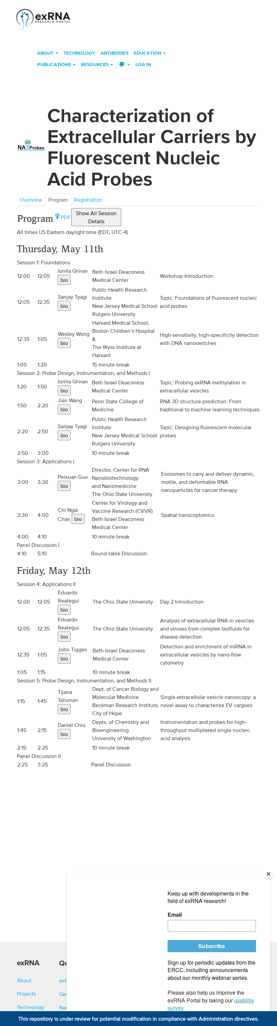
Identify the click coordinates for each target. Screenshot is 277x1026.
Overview (31, 200)
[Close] (268, 874)
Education (148, 53)
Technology (79, 53)
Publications (54, 64)
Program (58, 200)
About (46, 53)
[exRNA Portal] (43, 18)
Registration (88, 200)
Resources (95, 64)
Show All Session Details (96, 217)
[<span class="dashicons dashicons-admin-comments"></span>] (124, 64)
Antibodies (114, 53)
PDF (66, 217)
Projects (26, 994)
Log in (143, 64)
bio (64, 280)
